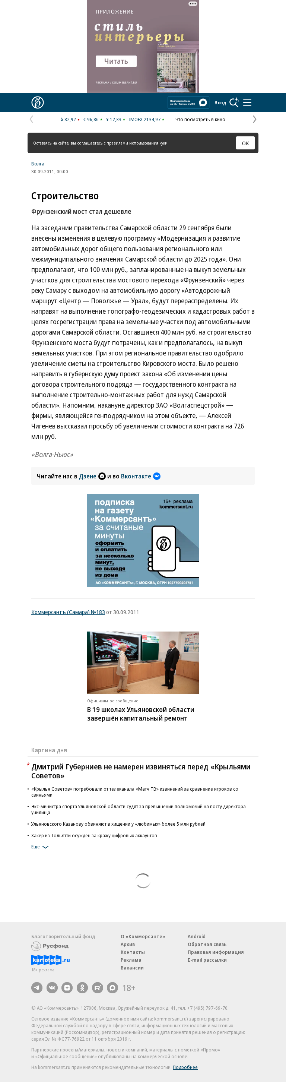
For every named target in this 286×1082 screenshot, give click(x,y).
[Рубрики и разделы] (247, 102)
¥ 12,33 (113, 119)
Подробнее (185, 1067)
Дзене (87, 476)
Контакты (133, 952)
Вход (220, 102)
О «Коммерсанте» (143, 936)
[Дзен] (67, 987)
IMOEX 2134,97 (145, 119)
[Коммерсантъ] (37, 102)
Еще (35, 846)
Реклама (131, 959)
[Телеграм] (36, 987)
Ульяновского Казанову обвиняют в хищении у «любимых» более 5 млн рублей (118, 823)
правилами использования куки (137, 143)
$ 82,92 (68, 119)
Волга (37, 163)
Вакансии (132, 967)
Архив (128, 944)
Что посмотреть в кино (200, 119)
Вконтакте (136, 476)
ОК (245, 143)
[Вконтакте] (52, 987)
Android (197, 936)
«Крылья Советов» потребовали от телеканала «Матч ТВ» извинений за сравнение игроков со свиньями (134, 791)
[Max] (112, 987)
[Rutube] (97, 987)
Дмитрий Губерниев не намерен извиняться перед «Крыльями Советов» (141, 771)
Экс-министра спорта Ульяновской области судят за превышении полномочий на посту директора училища (138, 809)
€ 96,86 (91, 119)
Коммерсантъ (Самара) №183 (68, 612)
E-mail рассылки (207, 959)
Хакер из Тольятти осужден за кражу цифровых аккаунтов (94, 835)
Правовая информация (216, 952)
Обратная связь (207, 944)
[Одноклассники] (82, 987)
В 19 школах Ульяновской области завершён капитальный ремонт (140, 713)
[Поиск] (234, 102)
